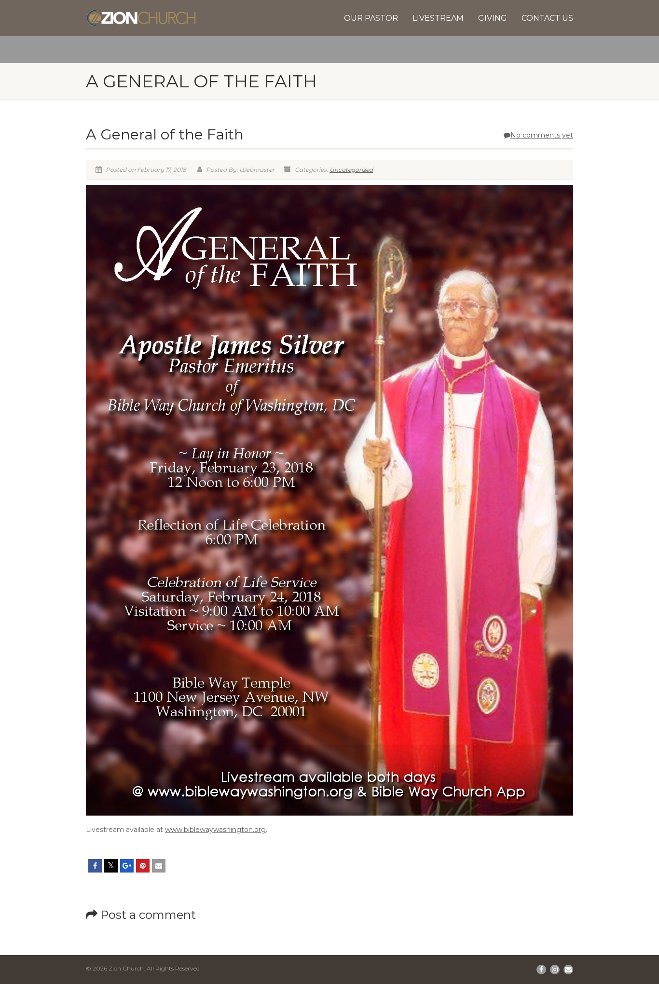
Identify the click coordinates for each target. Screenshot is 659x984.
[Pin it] (143, 866)
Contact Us (547, 18)
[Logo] (141, 18)
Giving (492, 18)
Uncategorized (351, 169)
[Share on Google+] (127, 866)
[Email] (158, 866)
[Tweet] (111, 866)
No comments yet (541, 135)
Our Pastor (371, 18)
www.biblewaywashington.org (215, 829)
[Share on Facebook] (95, 866)
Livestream (438, 18)
